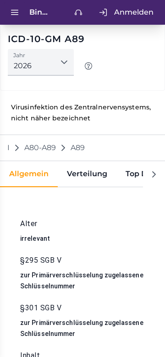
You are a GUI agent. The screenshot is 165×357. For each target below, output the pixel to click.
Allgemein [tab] (29, 173)
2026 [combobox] (23, 65)
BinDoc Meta (39, 12)
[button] (64, 62)
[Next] (154, 174)
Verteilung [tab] (87, 173)
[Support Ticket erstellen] (78, 12)
